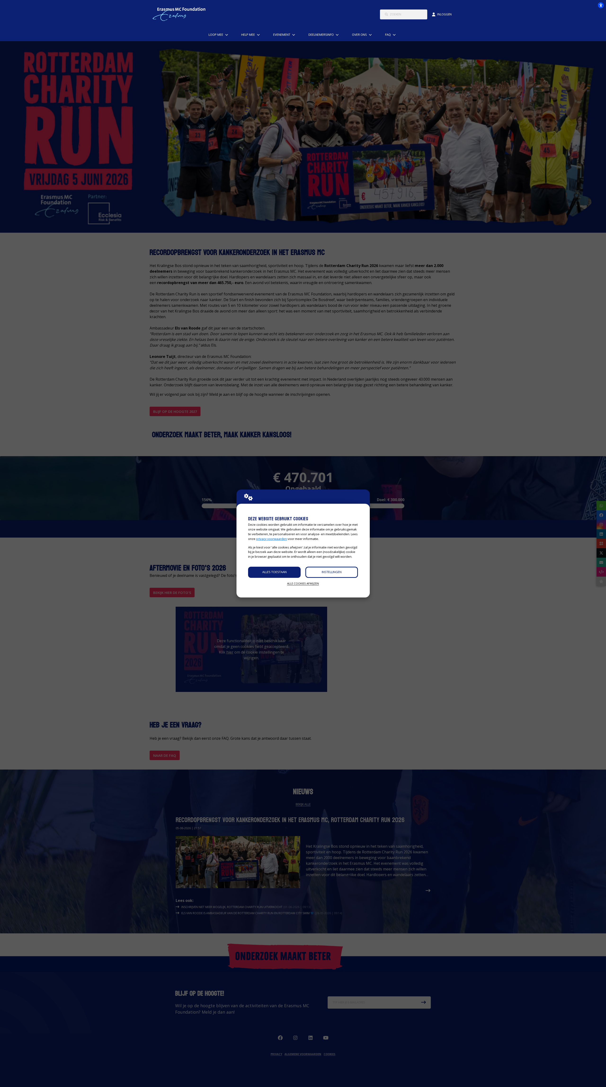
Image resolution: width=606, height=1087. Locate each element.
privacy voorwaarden (271, 539)
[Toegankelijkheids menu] (601, 5)
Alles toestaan (274, 572)
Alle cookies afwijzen (303, 583)
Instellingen (332, 572)
